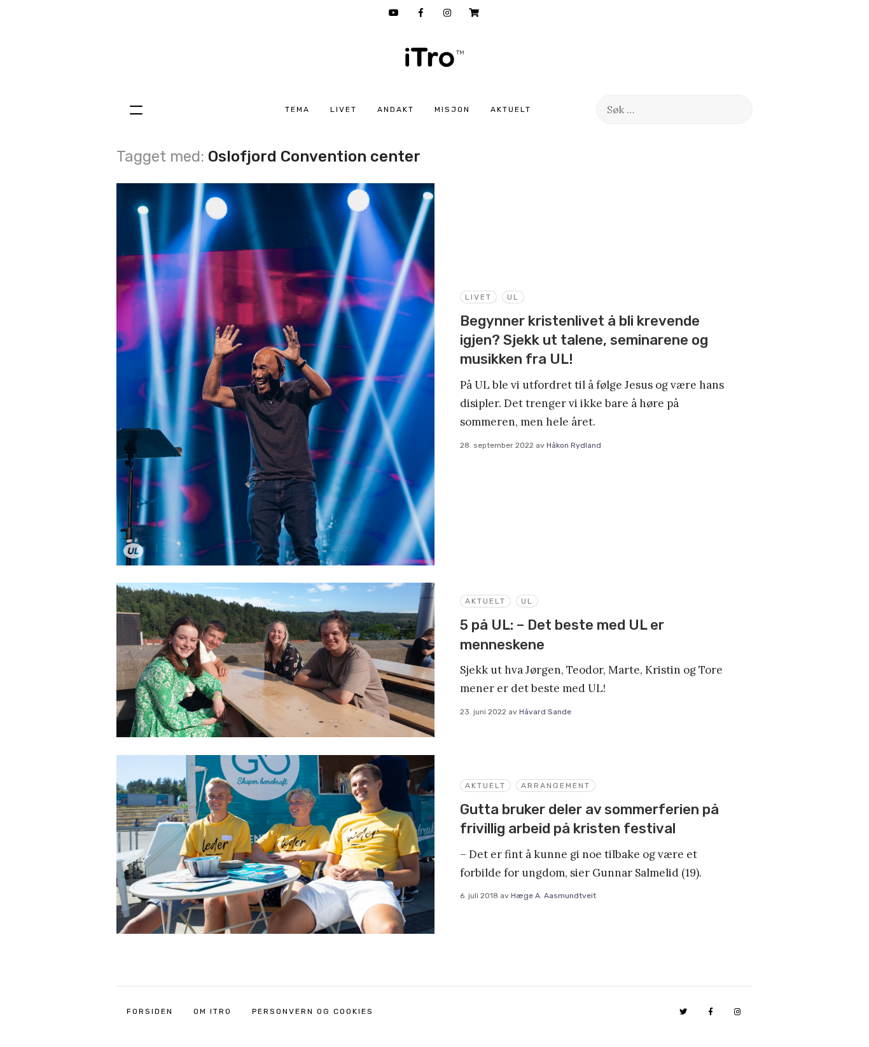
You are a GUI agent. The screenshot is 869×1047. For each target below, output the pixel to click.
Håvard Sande (545, 711)
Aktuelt (510, 109)
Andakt (395, 109)
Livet (343, 109)
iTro (434, 57)
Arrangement (555, 785)
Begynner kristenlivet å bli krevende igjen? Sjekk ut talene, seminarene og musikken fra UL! (584, 340)
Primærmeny (136, 109)
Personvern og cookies (312, 1011)
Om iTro (212, 1011)
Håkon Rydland (573, 445)
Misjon (452, 109)
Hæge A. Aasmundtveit (553, 895)
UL (513, 297)
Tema (297, 109)
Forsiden (150, 1011)
